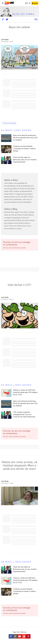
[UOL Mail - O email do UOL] (26, 3)
